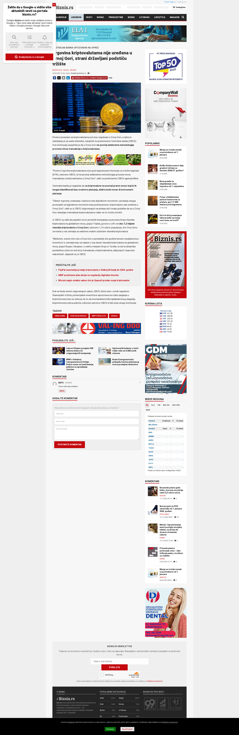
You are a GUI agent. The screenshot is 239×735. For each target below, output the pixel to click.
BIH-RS (166, 405)
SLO (153, 405)
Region (73, 70)
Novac (100, 17)
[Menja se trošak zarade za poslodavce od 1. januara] (153, 573)
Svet (101, 704)
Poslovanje (123, 716)
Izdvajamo (164, 514)
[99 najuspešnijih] (150, 704)
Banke (162, 538)
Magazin (174, 17)
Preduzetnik (116, 17)
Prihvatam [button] (110, 729)
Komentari (59, 377)
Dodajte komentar (64, 398)
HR (159, 405)
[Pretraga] (183, 17)
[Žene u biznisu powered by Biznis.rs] (175, 704)
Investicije (57, 70)
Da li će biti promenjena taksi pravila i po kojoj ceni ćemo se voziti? (171, 217)
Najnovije (60, 17)
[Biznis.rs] (66, 698)
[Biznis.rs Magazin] (166, 260)
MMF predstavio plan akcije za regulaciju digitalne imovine (88, 275)
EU (101, 716)
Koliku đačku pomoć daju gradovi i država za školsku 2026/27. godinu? (172, 168)
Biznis (131, 17)
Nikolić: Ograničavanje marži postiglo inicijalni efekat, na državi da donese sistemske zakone (171, 530)
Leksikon (76, 17)
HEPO (61, 383)
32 (177, 517)
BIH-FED (176, 405)
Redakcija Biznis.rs (78, 73)
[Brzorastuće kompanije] (163, 704)
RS (147, 405)
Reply (62, 391)
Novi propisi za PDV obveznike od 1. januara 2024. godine (171, 508)
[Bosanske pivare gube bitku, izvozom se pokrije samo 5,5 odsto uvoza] (153, 491)
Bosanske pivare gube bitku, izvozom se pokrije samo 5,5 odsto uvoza (171, 490)
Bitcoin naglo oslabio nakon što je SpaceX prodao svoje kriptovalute (93, 280)
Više (110, 78)
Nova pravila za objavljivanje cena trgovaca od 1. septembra (172, 183)
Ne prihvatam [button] (127, 729)
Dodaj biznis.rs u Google (31, 57)
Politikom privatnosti (154, 681)
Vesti (89, 17)
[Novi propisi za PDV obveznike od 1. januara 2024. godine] (153, 510)
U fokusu (144, 17)
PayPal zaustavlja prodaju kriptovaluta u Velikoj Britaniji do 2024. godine (95, 270)
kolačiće (71, 722)
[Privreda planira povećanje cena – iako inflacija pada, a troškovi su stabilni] (153, 552)
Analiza (163, 577)
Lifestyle (159, 17)
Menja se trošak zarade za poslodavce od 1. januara (171, 152)
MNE (148, 410)
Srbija (121, 698)
